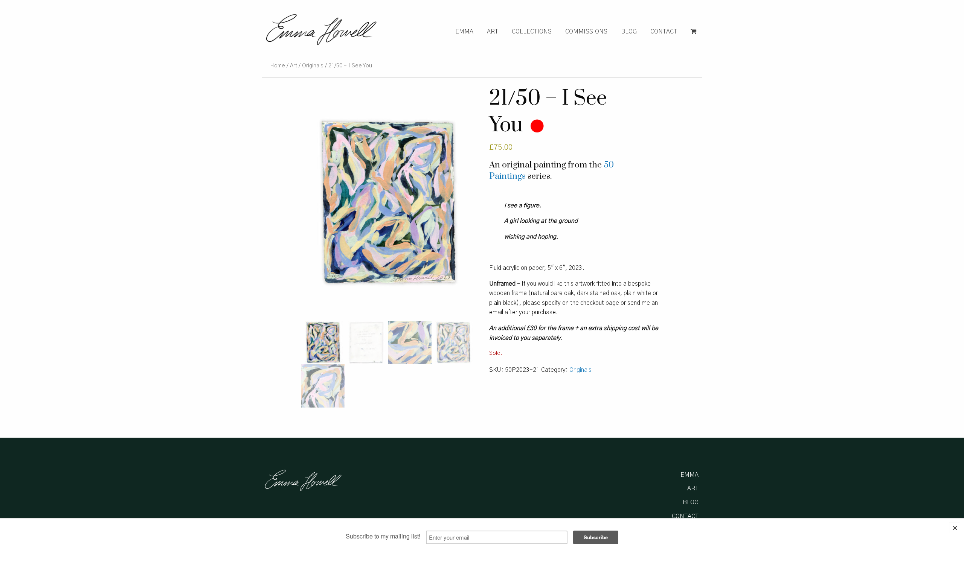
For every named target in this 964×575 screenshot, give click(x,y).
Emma (464, 32)
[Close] (954, 527)
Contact (663, 32)
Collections (532, 32)
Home (277, 65)
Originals (312, 65)
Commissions (586, 32)
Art (492, 32)
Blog (629, 32)
